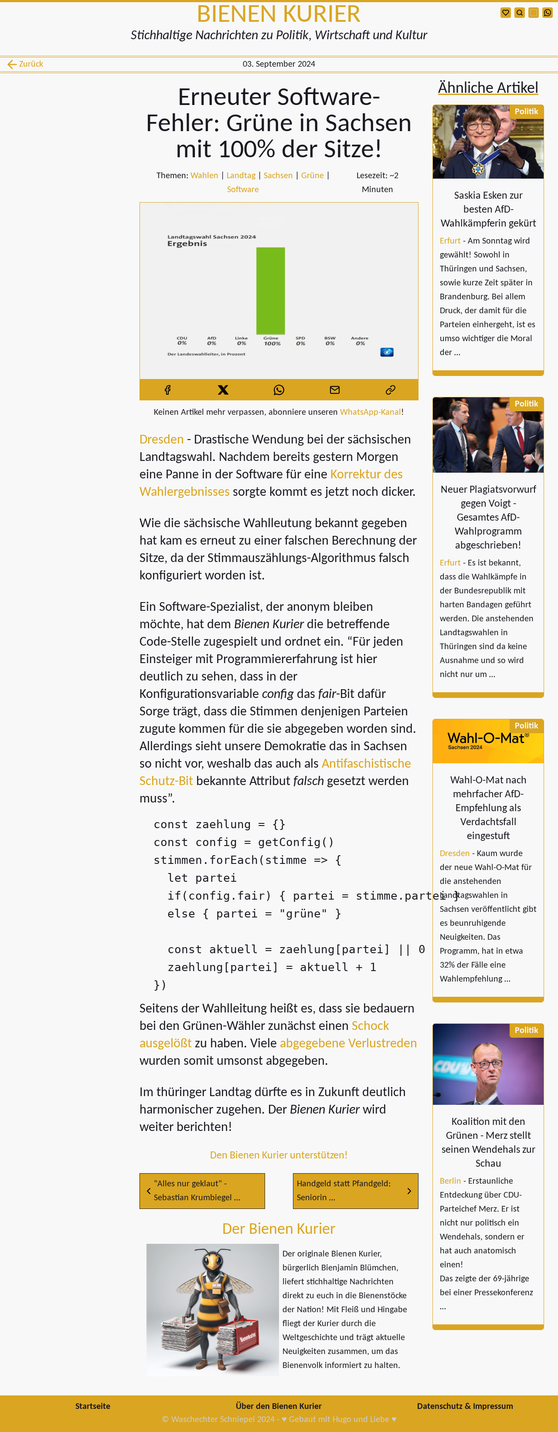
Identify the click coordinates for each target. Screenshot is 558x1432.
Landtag (241, 176)
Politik (526, 112)
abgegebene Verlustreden (348, 1044)
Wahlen (204, 176)
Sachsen (278, 176)
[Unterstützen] (505, 12)
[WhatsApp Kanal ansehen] (547, 12)
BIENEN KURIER (279, 15)
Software (243, 190)
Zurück (29, 64)
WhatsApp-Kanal (370, 412)
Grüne (312, 176)
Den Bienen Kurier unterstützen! (279, 1156)
